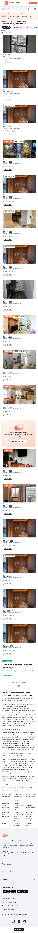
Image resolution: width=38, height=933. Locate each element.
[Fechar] (2, 3)
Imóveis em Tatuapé (17, 820)
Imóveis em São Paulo (14, 791)
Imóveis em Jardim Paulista (30, 811)
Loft (3, 791)
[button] (19, 864)
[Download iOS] (22, 892)
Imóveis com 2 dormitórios (9, 801)
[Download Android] (9, 892)
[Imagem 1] (19, 51)
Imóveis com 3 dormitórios (6, 804)
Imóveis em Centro (29, 802)
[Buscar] (28, 9)
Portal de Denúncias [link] (8, 898)
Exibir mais (5, 784)
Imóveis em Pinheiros (17, 802)
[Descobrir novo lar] (34, 16)
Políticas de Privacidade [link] (9, 902)
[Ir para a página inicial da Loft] (4, 9)
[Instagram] (13, 921)
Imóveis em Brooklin (17, 824)
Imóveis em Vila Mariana (18, 806)
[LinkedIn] (19, 921)
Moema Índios (28, 791)
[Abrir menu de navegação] (35, 9)
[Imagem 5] (24, 51)
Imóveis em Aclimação (29, 815)
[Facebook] (24, 921)
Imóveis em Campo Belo (29, 820)
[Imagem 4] (23, 51)
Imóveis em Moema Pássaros (31, 806)
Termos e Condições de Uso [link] (10, 906)
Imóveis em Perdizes (17, 811)
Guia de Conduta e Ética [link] (9, 909)
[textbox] (18, 9)
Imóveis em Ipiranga (29, 824)
